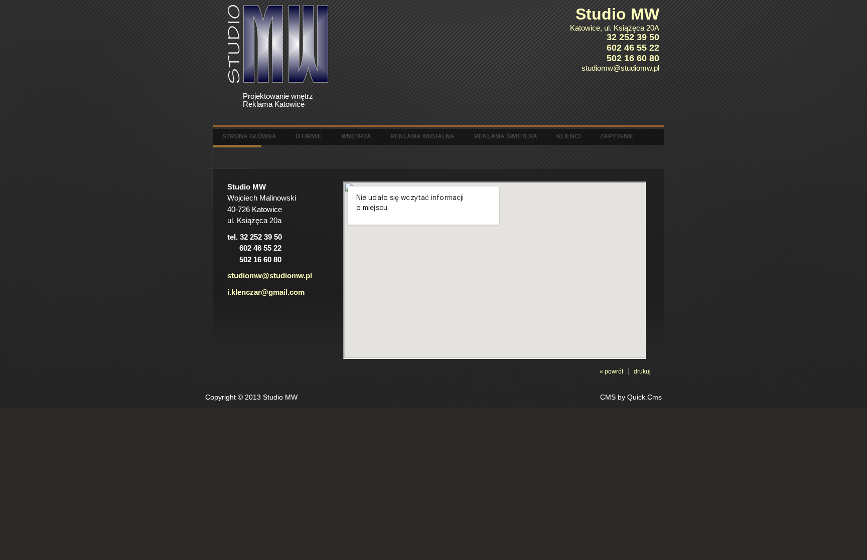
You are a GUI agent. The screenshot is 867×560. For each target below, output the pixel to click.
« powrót (611, 371)
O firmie (309, 136)
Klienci (568, 136)
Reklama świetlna (505, 136)
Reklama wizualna (422, 136)
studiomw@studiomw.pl (269, 275)
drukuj (642, 371)
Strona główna (249, 136)
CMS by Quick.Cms (631, 397)
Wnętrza (356, 136)
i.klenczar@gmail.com (266, 292)
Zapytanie (617, 136)
